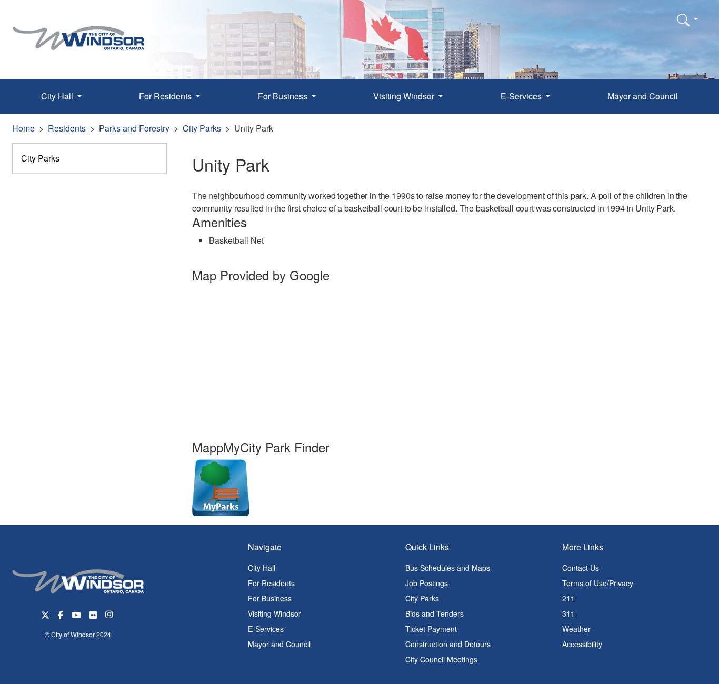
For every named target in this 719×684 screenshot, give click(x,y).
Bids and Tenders (434, 613)
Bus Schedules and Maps (447, 567)
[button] (687, 19)
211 (568, 598)
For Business (270, 598)
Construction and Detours (448, 644)
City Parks (202, 128)
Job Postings (426, 583)
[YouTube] (76, 613)
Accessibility (582, 644)
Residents (67, 128)
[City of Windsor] (78, 30)
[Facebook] (60, 613)
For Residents (271, 583)
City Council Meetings (441, 659)
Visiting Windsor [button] (404, 96)
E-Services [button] (522, 96)
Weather (576, 628)
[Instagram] (110, 613)
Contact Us (580, 567)
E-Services (266, 628)
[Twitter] (45, 613)
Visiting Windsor (274, 613)
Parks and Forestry (134, 128)
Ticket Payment (431, 628)
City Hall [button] (58, 96)
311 (568, 613)
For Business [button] (283, 96)
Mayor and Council (642, 96)
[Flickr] (93, 613)
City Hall (261, 567)
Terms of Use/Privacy (597, 583)
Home (23, 128)
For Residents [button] (166, 96)
